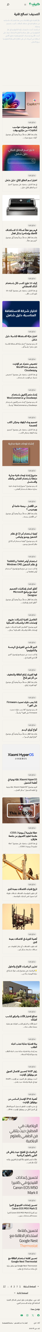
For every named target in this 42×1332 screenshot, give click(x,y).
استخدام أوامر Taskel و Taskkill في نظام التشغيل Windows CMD (22, 562)
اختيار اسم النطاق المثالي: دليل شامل (21, 180)
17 (4, 1286)
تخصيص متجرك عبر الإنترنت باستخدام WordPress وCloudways (25, 367)
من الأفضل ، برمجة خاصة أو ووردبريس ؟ (24, 507)
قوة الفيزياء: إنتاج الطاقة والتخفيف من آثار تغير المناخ (22, 676)
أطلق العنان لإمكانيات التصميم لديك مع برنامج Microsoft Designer (23, 592)
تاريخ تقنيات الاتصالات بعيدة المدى (22, 889)
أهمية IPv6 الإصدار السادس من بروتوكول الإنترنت (22, 1100)
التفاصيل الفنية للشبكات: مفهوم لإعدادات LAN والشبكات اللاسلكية (21, 621)
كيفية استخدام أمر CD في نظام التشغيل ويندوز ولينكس (24, 535)
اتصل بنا (25, 1323)
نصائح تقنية (32, 122)
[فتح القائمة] (25, 4)
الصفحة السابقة (31, 1286)
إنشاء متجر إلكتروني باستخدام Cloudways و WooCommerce (22, 396)
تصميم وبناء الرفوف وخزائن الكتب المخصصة (22, 423)
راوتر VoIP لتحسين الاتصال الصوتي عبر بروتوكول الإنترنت (21, 1072)
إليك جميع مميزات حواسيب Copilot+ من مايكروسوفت (24, 128)
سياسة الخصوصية (7, 1323)
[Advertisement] (21, 64)
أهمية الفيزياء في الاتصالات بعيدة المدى (23, 940)
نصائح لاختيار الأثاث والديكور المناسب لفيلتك (21, 1017)
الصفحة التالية (21, 1293)
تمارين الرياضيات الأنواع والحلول (22, 966)
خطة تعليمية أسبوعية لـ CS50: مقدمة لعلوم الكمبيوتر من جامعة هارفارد (23, 836)
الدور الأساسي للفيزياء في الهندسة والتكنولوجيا (22, 648)
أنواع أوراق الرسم (29, 729)
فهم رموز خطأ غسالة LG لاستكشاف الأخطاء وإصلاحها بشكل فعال (21, 231)
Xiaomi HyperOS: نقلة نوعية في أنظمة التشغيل (22, 781)
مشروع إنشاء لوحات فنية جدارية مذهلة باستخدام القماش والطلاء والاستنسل (22, 478)
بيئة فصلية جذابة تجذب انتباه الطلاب (24, 1045)
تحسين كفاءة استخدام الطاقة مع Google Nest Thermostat (22, 1259)
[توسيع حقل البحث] (8, 4)
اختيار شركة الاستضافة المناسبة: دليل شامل (21, 337)
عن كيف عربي (18, 1323)
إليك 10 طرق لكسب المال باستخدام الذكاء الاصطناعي (21, 284)
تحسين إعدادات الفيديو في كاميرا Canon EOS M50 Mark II (23, 1206)
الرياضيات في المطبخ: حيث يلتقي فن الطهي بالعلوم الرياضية (21, 1153)
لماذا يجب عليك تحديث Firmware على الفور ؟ (21, 703)
